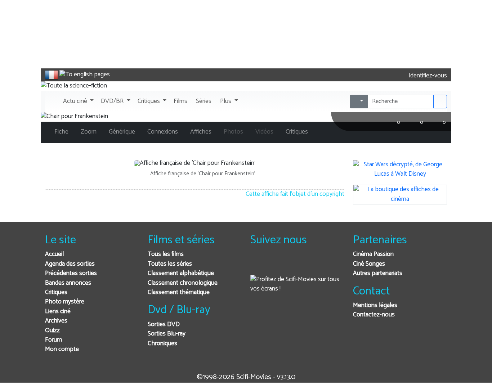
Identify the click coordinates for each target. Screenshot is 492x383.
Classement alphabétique (181, 273)
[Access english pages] (84, 75)
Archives (56, 321)
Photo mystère (64, 302)
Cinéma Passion (373, 254)
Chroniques (162, 343)
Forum (53, 340)
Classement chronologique (183, 283)
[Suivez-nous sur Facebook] (257, 264)
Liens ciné (58, 311)
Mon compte (62, 349)
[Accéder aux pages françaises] (51, 74)
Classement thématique (179, 292)
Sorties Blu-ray (166, 334)
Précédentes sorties (71, 273)
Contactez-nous (374, 315)
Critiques (56, 292)
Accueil (54, 254)
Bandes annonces (68, 283)
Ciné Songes (369, 264)
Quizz (52, 330)
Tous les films (166, 254)
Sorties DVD (164, 324)
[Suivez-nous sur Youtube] (293, 264)
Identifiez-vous (427, 76)
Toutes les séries (170, 264)
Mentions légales (375, 305)
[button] (78, 101)
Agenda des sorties (70, 264)
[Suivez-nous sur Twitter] (275, 264)
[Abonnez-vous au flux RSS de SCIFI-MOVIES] (310, 264)
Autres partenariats (377, 273)
